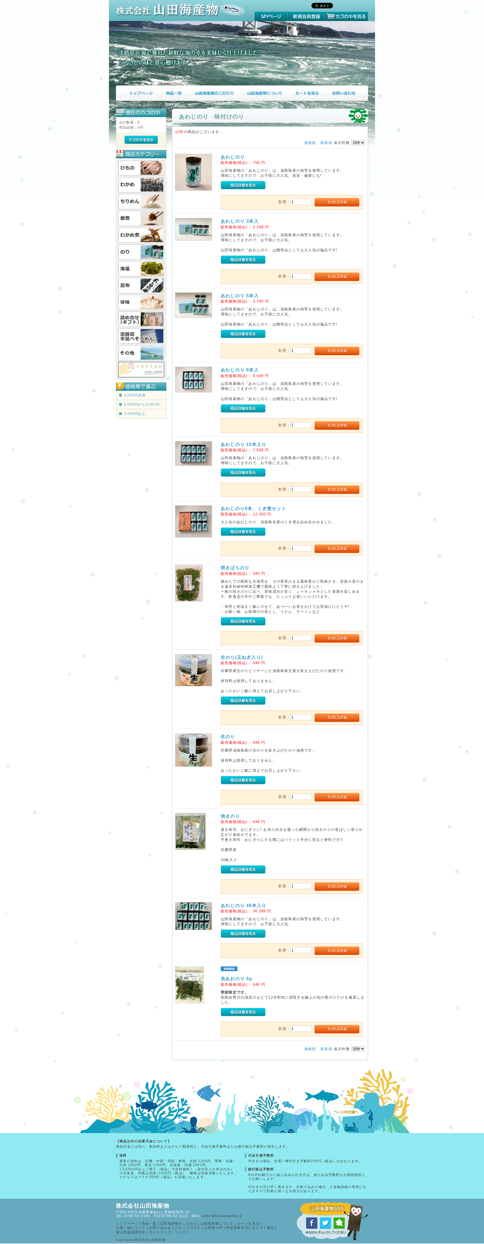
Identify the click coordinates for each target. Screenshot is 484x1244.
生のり (228, 736)
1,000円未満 (135, 395)
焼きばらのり (235, 567)
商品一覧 (173, 93)
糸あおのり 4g (236, 978)
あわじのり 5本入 (240, 295)
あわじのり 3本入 (240, 221)
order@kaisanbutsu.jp (222, 1216)
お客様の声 (213, 1228)
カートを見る (306, 93)
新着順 (326, 143)
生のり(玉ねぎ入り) (242, 657)
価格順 (310, 143)
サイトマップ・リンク (167, 1232)
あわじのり (233, 157)
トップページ (137, 93)
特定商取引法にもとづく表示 (250, 1228)
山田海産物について (264, 93)
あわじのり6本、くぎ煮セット (253, 508)
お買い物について (131, 1228)
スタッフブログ (188, 1228)
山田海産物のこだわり (214, 93)
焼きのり (230, 816)
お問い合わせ (346, 93)
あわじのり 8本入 (240, 370)
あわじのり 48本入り (243, 905)
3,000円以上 (135, 414)
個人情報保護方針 (131, 1232)
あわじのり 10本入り (243, 444)
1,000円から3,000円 (142, 404)
